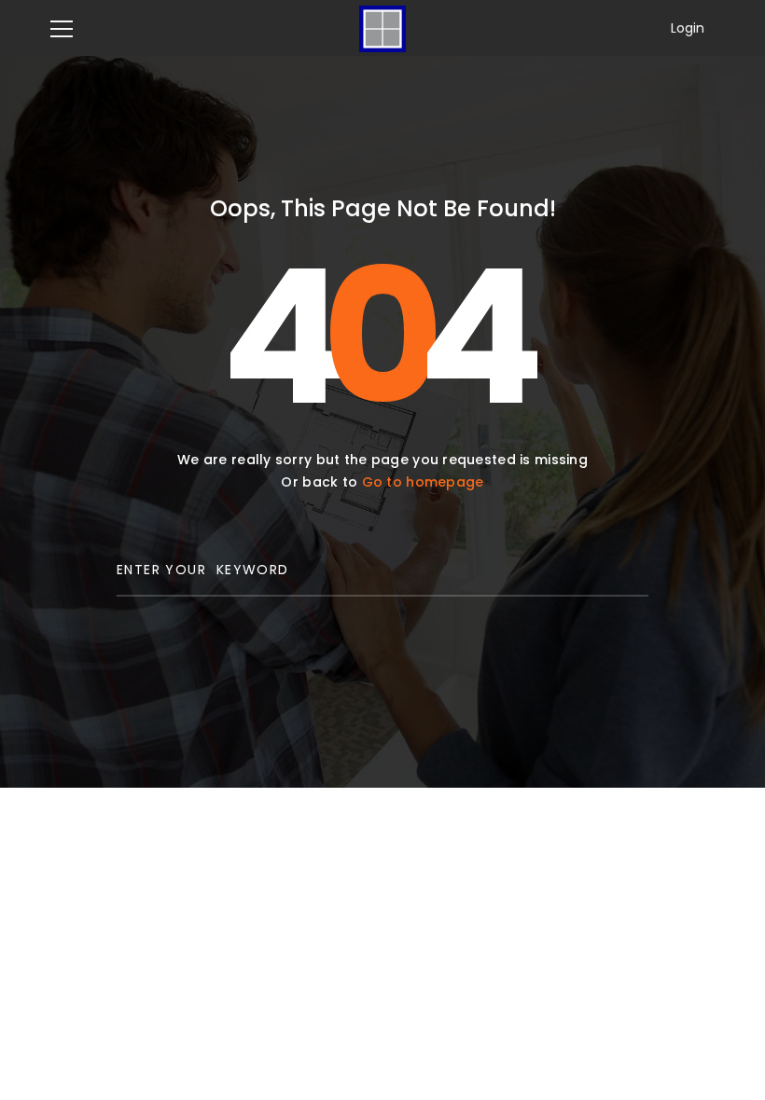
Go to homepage (423, 482)
